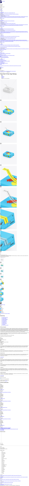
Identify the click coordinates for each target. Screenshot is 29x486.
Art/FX (3, 47)
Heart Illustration (17, 25)
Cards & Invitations (8, 36)
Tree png (3, 49)
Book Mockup (13, 16)
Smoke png (27, 48)
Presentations (6, 37)
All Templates (1, 35)
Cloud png (11, 48)
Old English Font (13, 31)
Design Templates (8, 475)
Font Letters (2, 32)
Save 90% (1, 10)
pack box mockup (4, 323)
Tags (16, 479)
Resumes (9, 37)
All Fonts (1, 28)
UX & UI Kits (14, 37)
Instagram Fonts (23, 31)
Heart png (1, 48)
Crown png (14, 48)
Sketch (10, 23)
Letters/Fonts (5, 47)
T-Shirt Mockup (2, 16)
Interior (1, 46)
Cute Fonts (16, 31)
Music (6, 46)
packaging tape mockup (5, 317)
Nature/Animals (4, 46)
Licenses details (2, 375)
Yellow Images (2, 484)
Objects (1, 47)
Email (15, 36)
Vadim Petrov (1, 304)
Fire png (6, 48)
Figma (9, 23)
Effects (27, 24)
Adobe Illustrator (6, 23)
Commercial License (2, 398)
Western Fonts (8, 32)
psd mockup (3, 324)
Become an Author (2, 482)
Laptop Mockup (8, 17)
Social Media (11, 37)
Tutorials (7, 479)
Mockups (1, 427)
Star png (4, 48)
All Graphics (1, 20)
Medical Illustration (13, 24)
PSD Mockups (23, 17)
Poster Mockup (16, 16)
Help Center (1, 479)
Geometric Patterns (21, 24)
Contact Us (4, 479)
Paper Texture (24, 24)
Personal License (2, 389)
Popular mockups (19, 475)
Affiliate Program (7, 482)
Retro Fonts (5, 32)
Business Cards (4, 36)
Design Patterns (16, 24)
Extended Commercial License (3, 407)
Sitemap (18, 479)
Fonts (5, 475)
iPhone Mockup (9, 16)
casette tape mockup (4, 322)
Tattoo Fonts (19, 31)
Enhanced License (2, 425)
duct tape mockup (4, 320)
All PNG (1, 44)
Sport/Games (12, 46)
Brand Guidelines (14, 479)
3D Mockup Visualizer (2, 15)
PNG (10, 475)
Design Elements (2, 25)
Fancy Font (10, 31)
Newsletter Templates (10, 40)
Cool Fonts (4, 31)
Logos (18, 36)
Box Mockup (11, 17)
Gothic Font (26, 31)
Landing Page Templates (10, 41)
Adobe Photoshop (2, 23)
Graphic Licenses (2, 26)
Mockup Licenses (2, 18)
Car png (1, 49)
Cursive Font (7, 31)
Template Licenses (2, 42)
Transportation (15, 46)
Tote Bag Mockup (19, 17)
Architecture (18, 46)
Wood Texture (5, 25)
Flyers (17, 36)
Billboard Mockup (26, 16)
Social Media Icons (6, 24)
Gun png (22, 48)
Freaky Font (1, 31)
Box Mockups (9, 427)
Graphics (4, 475)
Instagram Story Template (5, 40)
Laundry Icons (2, 24)
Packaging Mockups (5, 427)
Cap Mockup (5, 17)
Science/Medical (9, 46)
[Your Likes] (0, 67)
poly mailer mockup (4, 321)
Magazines (1, 37)
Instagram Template (25, 40)
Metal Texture (13, 25)
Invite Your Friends (11, 482)
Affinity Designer (13, 23)
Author (4, 304)
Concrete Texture (21, 25)
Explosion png (16, 48)
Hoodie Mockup (6, 16)
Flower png (20, 48)
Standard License (2, 416)
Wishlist (12, 475)
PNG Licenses (2, 50)
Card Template (6, 41)
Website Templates (15, 40)
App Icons (9, 24)
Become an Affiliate (7, 313)
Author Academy (10, 479)
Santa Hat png (8, 48)
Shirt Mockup (1, 17)
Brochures (1, 36)
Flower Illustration (10, 25)
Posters (3, 37)
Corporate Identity (13, 36)
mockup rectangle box (4, 319)
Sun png (5, 49)
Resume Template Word (20, 40)
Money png (24, 48)
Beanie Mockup (15, 17)
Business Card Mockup (21, 16)
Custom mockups (7, 15)
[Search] (7, 72)
